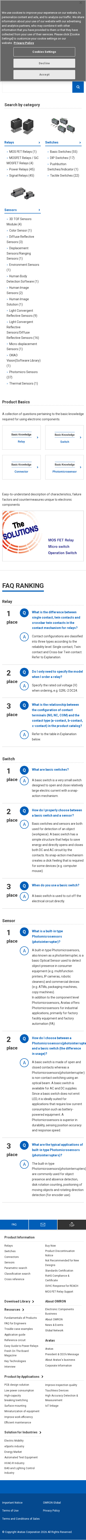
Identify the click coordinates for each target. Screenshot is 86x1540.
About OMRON (54, 1319)
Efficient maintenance (17, 1422)
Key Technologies (15, 1361)
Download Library (17, 1301)
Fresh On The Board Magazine (16, 1353)
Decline (44, 63)
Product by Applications (21, 1376)
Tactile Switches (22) (64, 175)
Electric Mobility (14, 1440)
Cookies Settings (44, 51)
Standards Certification (59, 1270)
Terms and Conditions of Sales (21, 1518)
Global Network (54, 1330)
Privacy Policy (51, 1510)
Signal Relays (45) (21, 175)
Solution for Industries (20, 1432)
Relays (9, 142)
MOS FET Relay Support (59, 1291)
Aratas (49, 1348)
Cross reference (14, 1279)
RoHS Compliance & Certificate (57, 1278)
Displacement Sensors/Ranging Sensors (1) (19, 253)
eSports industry (14, 1446)
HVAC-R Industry (14, 1463)
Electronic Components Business (59, 1311)
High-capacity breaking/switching (16, 1398)
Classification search (17, 1273)
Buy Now (50, 1245)
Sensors (10, 210)
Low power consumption (19, 1390)
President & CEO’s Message (62, 1354)
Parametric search (15, 1268)
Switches (51, 142)
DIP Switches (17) (62, 158)
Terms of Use (10, 1510)
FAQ (14, 1224)
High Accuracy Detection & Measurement (61, 1398)
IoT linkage (51, 1405)
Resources (12, 1309)
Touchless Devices (57, 1390)
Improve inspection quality (61, 1385)
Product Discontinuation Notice (60, 1253)
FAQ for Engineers (15, 1323)
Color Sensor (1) (20, 230)
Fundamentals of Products (20, 1317)
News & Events (54, 1325)
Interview (9, 1366)
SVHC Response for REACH (61, 1285)
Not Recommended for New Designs (62, 1262)
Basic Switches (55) (63, 151)
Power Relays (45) (22, 169)
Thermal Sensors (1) (23, 383)
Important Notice (12, 1502)
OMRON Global (52, 1502)
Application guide (14, 1334)
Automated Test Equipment (21, 1457)
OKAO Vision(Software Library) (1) (24, 360)
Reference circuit (15, 1340)
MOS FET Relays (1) (23, 151)
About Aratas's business (60, 1359)
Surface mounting (15, 1405)
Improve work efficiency (18, 1417)
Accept (44, 74)
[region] (43, 40)
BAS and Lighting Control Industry (19, 1470)
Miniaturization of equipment (21, 1411)
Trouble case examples (18, 1329)
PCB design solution (16, 1384)
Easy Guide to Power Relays (21, 1346)
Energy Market (13, 1451)
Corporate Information (58, 1365)
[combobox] (43, 87)
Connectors (11, 1257)
